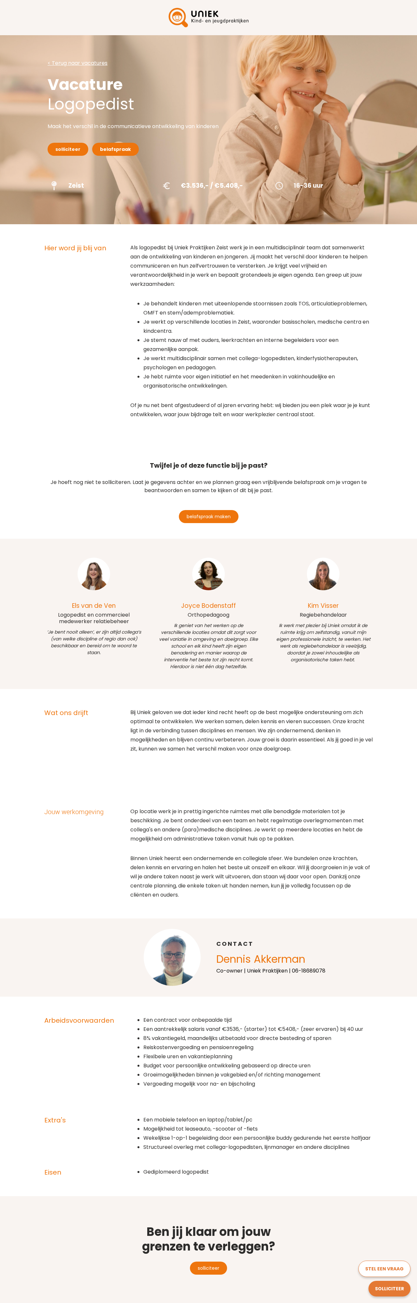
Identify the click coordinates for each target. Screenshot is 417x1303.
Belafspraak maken (209, 516)
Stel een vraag (384, 1269)
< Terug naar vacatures (78, 63)
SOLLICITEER (389, 1288)
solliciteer (208, 1268)
